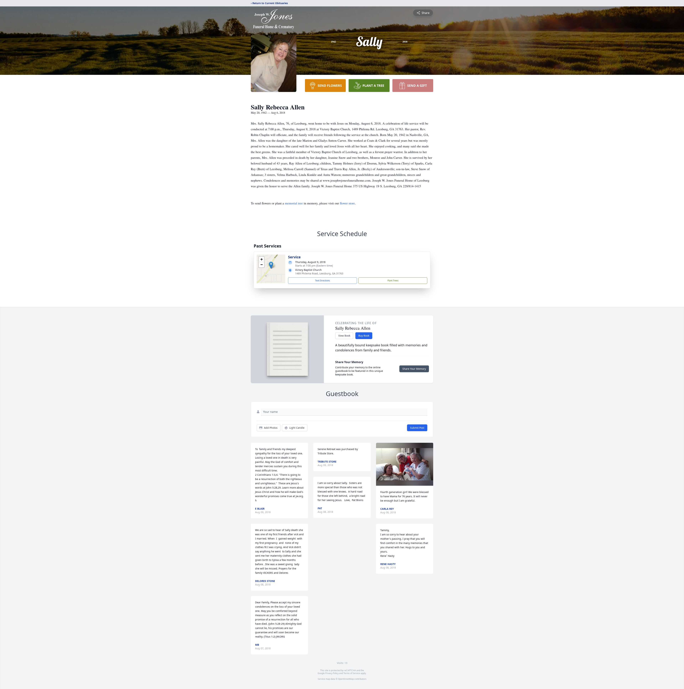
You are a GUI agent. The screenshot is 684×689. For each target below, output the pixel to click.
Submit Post (417, 427)
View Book (344, 335)
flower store (347, 203)
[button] (271, 265)
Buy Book (363, 335)
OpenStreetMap (346, 678)
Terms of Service (351, 673)
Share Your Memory (414, 368)
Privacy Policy (332, 673)
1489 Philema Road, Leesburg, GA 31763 (319, 273)
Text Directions (322, 280)
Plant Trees (392, 280)
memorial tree (294, 203)
